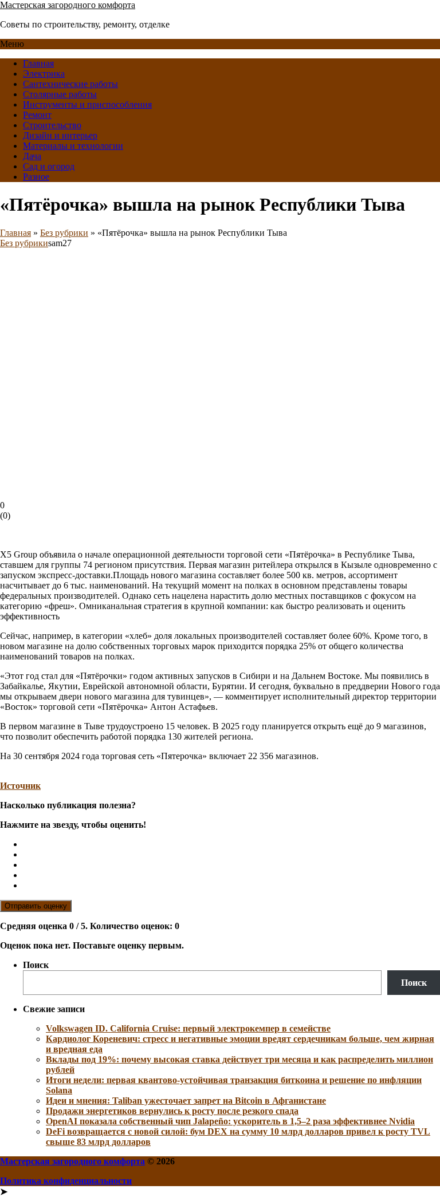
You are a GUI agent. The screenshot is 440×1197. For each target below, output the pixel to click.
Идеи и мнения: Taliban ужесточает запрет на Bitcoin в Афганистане (186, 1100)
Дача (32, 156)
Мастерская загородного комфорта (67, 5)
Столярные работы (60, 94)
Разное (36, 176)
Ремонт (37, 115)
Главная (38, 63)
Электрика (44, 73)
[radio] (231, 844)
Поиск (36, 965)
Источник (20, 786)
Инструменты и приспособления (87, 104)
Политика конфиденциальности (66, 1181)
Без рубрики (64, 233)
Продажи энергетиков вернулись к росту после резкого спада (172, 1111)
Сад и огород (48, 166)
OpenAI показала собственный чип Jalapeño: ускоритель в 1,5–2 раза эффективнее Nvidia (230, 1121)
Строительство (52, 125)
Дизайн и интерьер (60, 135)
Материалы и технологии (73, 146)
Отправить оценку (36, 906)
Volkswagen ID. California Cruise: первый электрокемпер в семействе (188, 1028)
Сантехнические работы (70, 84)
